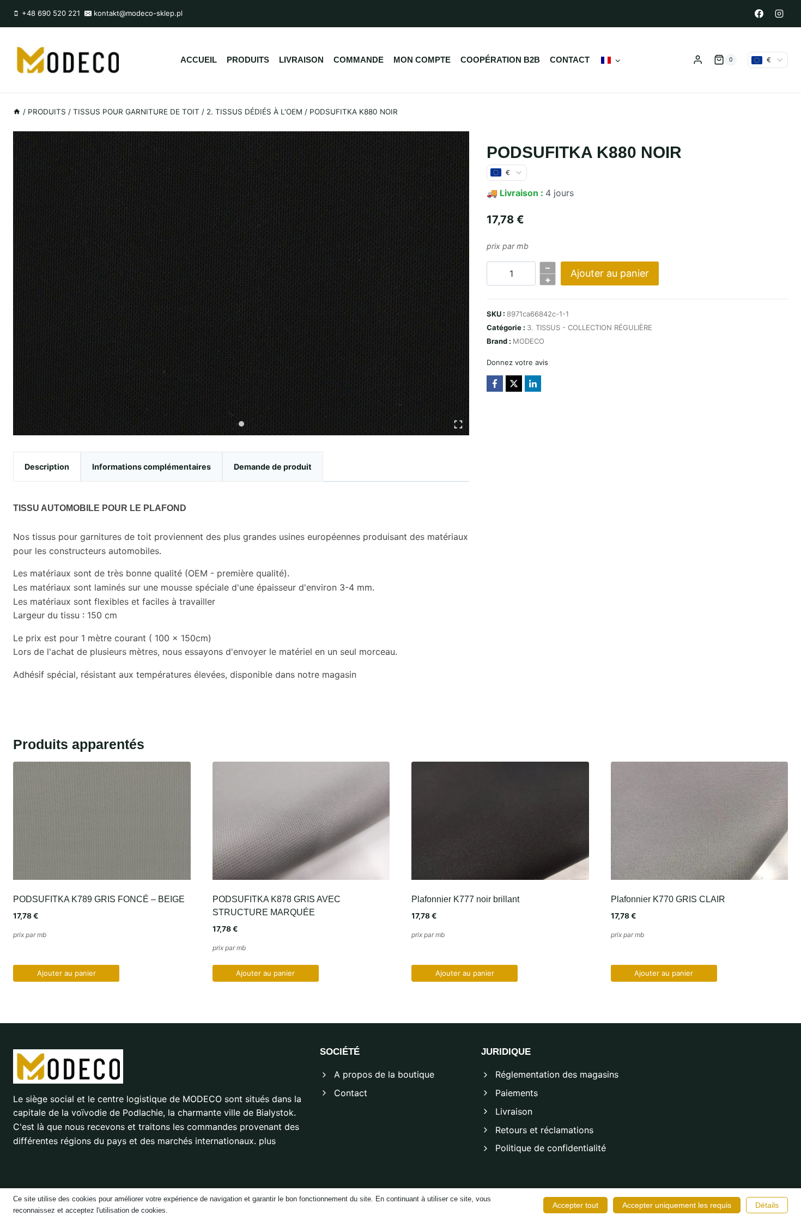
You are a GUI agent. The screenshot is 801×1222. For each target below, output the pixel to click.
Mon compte (422, 59)
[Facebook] (759, 13)
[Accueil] (17, 111)
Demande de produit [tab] (273, 466)
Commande (358, 59)
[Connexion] (698, 60)
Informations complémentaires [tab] (151, 466)
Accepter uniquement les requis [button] (676, 1205)
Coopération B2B (500, 59)
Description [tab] (47, 466)
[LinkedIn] (533, 383)
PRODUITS (248, 59)
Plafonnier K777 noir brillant (465, 899)
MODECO (528, 341)
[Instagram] (779, 13)
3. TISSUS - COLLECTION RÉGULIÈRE (589, 327)
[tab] (241, 424)
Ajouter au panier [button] (66, 973)
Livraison (301, 59)
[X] (514, 383)
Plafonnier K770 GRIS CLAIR (668, 899)
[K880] (241, 283)
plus (267, 1140)
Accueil (198, 59)
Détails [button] (767, 1205)
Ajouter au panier (610, 273)
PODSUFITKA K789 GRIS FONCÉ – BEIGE (99, 899)
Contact (570, 59)
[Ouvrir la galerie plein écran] (458, 424)
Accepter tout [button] (575, 1205)
